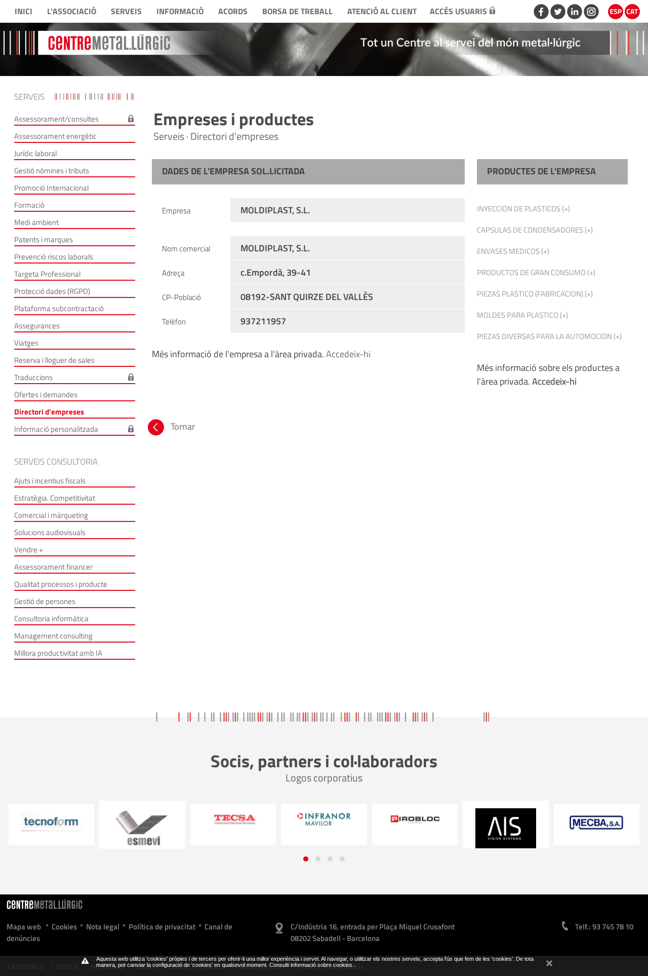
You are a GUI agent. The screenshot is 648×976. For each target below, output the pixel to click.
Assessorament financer (53, 567)
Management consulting (53, 636)
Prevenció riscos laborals (53, 256)
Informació (180, 11)
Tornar (182, 426)
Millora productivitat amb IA (58, 653)
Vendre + (28, 549)
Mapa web (24, 926)
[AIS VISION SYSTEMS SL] (417, 828)
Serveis (126, 11)
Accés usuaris (458, 11)
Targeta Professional (47, 274)
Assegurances (37, 325)
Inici (23, 11)
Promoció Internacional (51, 188)
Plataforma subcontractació (59, 308)
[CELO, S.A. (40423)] (599, 827)
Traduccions (33, 377)
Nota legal (102, 926)
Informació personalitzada (56, 429)
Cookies (64, 926)
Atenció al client (382, 11)
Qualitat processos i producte (60, 584)
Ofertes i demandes (45, 394)
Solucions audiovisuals (50, 532)
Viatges (26, 343)
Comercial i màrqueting (51, 515)
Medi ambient (36, 222)
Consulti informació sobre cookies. (311, 965)
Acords (233, 11)
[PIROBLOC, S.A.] (326, 819)
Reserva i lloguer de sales (54, 360)
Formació (29, 205)
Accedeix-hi (348, 354)
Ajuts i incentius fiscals (50, 480)
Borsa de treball (297, 11)
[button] (306, 859)
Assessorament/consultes (56, 119)
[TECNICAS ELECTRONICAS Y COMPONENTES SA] (144, 819)
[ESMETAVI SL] (54, 828)
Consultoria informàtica (51, 618)
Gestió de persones (44, 601)
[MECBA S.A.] (508, 822)
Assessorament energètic (55, 136)
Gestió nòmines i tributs (51, 170)
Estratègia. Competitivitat (54, 498)
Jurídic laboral (35, 153)
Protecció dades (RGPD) (52, 291)
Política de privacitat (162, 926)
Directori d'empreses (49, 412)
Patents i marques (43, 239)
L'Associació (71, 11)
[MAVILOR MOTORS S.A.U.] (235, 819)
